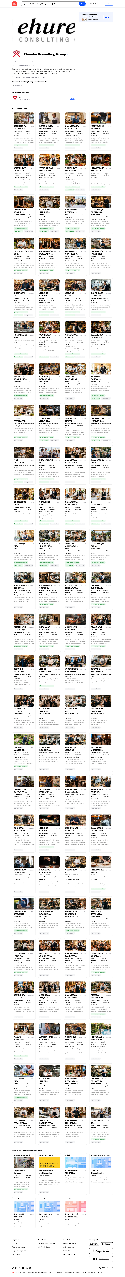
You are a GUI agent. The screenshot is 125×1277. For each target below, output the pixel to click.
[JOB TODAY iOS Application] (94, 1244)
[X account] (27, 1268)
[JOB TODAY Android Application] (107, 1244)
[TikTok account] (13, 1268)
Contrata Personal (96, 4)
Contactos (67, 1251)
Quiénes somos (68, 1247)
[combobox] (37, 3)
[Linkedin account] (30, 1268)
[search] (82, 4)
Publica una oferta (18, 1247)
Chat (72, 98)
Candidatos (16, 1254)
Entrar (109, 4)
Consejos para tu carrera (46, 1243)
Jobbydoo (68, 1155)
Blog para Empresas (19, 1251)
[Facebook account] (19, 1268)
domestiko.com (18, 1199)
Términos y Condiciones (71, 1272)
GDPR (83, 1272)
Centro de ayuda (69, 1254)
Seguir (107, 17)
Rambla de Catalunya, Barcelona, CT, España (30, 77)
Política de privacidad (55, 1272)
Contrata (15, 1243)
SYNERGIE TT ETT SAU (46, 1155)
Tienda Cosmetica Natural (22, 1155)
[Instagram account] (16, 1268)
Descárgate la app (69, 1243)
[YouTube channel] (23, 1268)
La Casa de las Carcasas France (100, 1155)
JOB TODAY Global (44, 1247)
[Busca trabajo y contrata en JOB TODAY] (14, 3)
